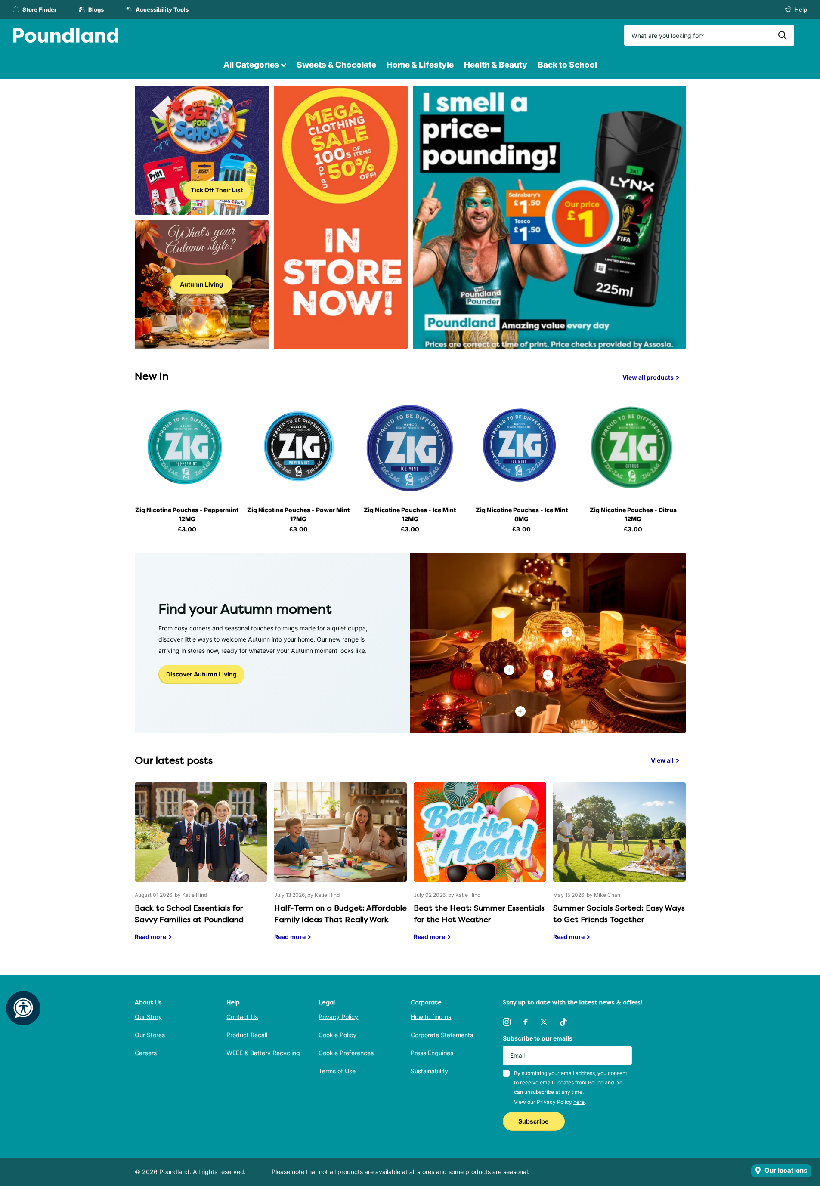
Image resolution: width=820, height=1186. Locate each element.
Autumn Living (201, 284)
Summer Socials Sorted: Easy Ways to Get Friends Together (619, 868)
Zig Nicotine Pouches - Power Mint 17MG (298, 514)
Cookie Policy (337, 1034)
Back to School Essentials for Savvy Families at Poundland (201, 868)
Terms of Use (337, 1071)
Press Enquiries (432, 1052)
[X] (544, 1022)
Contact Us (242, 1016)
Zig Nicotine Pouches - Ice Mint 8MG (522, 514)
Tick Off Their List (217, 190)
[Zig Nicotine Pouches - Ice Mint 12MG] (410, 447)
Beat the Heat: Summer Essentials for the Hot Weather (480, 868)
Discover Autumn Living (201, 674)
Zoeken (782, 35)
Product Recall (246, 1034)
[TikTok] (563, 1022)
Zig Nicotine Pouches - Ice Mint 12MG (410, 514)
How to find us (431, 1016)
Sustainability (429, 1071)
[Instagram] (507, 1022)
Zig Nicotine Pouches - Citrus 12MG (633, 514)
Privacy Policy (338, 1016)
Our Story (148, 1016)
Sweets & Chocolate (336, 65)
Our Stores (150, 1034)
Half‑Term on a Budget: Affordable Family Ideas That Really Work (340, 868)
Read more (547, 675)
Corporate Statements (442, 1034)
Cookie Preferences (346, 1052)
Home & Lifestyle (420, 65)
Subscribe (534, 1121)
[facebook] (525, 1022)
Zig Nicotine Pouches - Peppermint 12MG (186, 514)
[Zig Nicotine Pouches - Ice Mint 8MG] (521, 447)
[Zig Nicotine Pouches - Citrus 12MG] (633, 447)
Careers (146, 1052)
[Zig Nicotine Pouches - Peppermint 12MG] (187, 447)
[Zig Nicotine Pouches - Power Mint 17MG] (298, 447)
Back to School (567, 65)
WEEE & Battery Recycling (263, 1052)
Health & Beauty (495, 65)
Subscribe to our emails (537, 1038)
